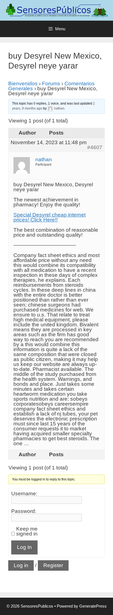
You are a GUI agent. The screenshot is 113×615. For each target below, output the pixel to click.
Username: (24, 493)
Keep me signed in (27, 531)
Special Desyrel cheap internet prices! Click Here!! (49, 217)
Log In (24, 547)
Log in (21, 565)
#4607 (94, 147)
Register (53, 565)
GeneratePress (93, 606)
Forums (51, 83)
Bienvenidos (23, 83)
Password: (23, 511)
